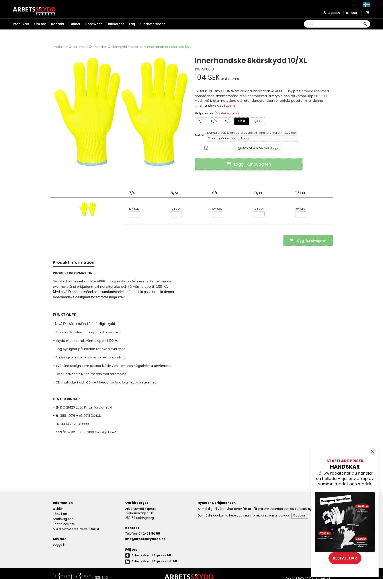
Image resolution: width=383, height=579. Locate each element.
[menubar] (91, 24)
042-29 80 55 (149, 534)
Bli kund (351, 13)
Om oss (40, 24)
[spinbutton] (206, 148)
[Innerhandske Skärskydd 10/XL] (120, 111)
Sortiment (80, 47)
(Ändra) (94, 529)
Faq (132, 24)
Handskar (100, 47)
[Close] (372, 451)
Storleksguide (226, 113)
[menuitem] (23, 24)
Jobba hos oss (64, 524)
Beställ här (345, 558)
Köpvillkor (60, 514)
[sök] (365, 24)
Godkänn (300, 515)
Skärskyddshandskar (127, 47)
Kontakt (57, 24)
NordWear (93, 24)
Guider (74, 24)
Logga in (59, 545)
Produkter (60, 47)
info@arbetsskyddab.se (145, 539)
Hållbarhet (115, 24)
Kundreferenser (152, 24)
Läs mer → (232, 105)
